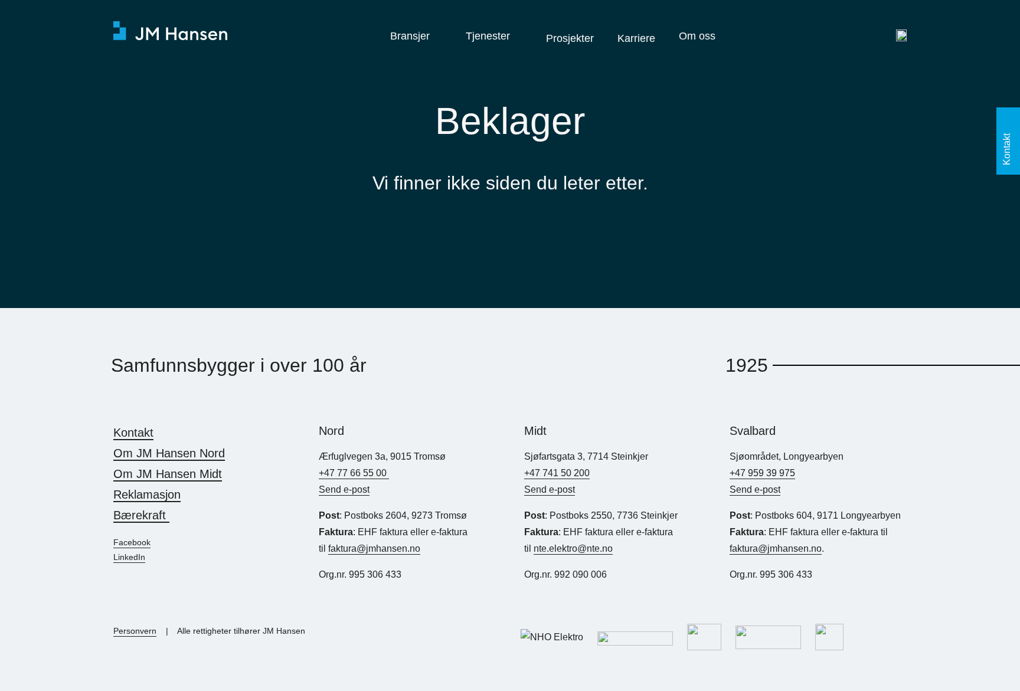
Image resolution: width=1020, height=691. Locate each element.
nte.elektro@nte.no (573, 548)
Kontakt (133, 432)
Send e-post (344, 489)
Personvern (134, 631)
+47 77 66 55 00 (354, 473)
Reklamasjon (147, 494)
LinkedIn (129, 557)
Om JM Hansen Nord (169, 453)
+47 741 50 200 (557, 473)
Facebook (132, 542)
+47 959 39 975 (762, 473)
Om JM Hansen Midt (167, 473)
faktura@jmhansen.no (374, 548)
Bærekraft (141, 515)
